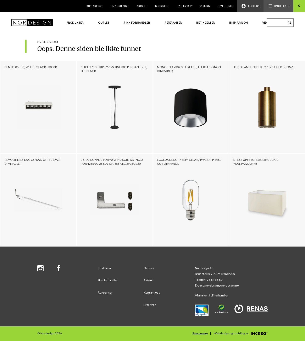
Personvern (200, 333)
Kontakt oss (94, 6)
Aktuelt (142, 6)
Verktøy (205, 6)
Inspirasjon (238, 22)
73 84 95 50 (214, 279)
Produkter (75, 22)
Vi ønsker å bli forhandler (211, 295)
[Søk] (290, 22)
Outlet (103, 22)
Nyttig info (226, 6)
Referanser (173, 22)
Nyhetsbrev (184, 6)
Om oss (149, 268)
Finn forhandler (137, 22)
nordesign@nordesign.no (222, 285)
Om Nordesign (120, 6)
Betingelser (205, 22)
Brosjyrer (161, 6)
